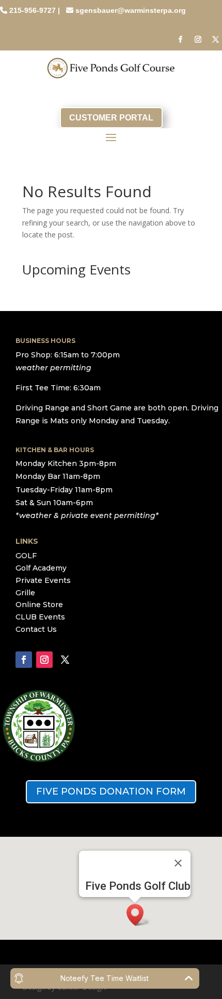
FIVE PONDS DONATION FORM (111, 791)
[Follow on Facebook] (180, 39)
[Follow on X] (215, 39)
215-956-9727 (32, 10)
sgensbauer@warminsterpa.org (130, 10)
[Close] (178, 863)
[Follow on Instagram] (197, 39)
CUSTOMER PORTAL (111, 117)
